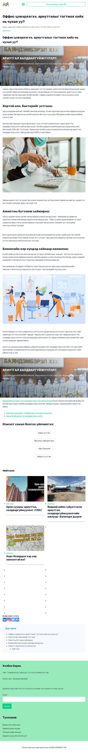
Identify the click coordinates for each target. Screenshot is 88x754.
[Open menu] (23, 4)
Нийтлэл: (16, 649)
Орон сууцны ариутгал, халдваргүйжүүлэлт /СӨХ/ (24, 508)
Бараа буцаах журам (11, 728)
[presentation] (25, 489)
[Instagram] (9, 619)
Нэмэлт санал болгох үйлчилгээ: (22, 646)
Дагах (7, 706)
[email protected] (20, 678)
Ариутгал (6, 31)
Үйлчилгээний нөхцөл (12, 732)
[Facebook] (17, 619)
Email (5, 695)
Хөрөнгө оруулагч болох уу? (15, 736)
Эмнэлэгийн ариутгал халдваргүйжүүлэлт (24, 416)
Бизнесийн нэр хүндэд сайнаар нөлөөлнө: (26, 643)
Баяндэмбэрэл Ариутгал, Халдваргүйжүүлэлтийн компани (27, 401)
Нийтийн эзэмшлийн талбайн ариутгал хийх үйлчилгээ (29, 413)
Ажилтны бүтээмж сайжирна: (20, 640)
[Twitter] (13, 619)
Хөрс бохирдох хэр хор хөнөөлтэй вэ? (21, 558)
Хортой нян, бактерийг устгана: (21, 637)
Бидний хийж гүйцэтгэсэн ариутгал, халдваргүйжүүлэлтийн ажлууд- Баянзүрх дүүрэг (64, 511)
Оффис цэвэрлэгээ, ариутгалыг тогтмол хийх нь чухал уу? (33, 634)
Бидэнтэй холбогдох (11, 725)
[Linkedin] (5, 619)
